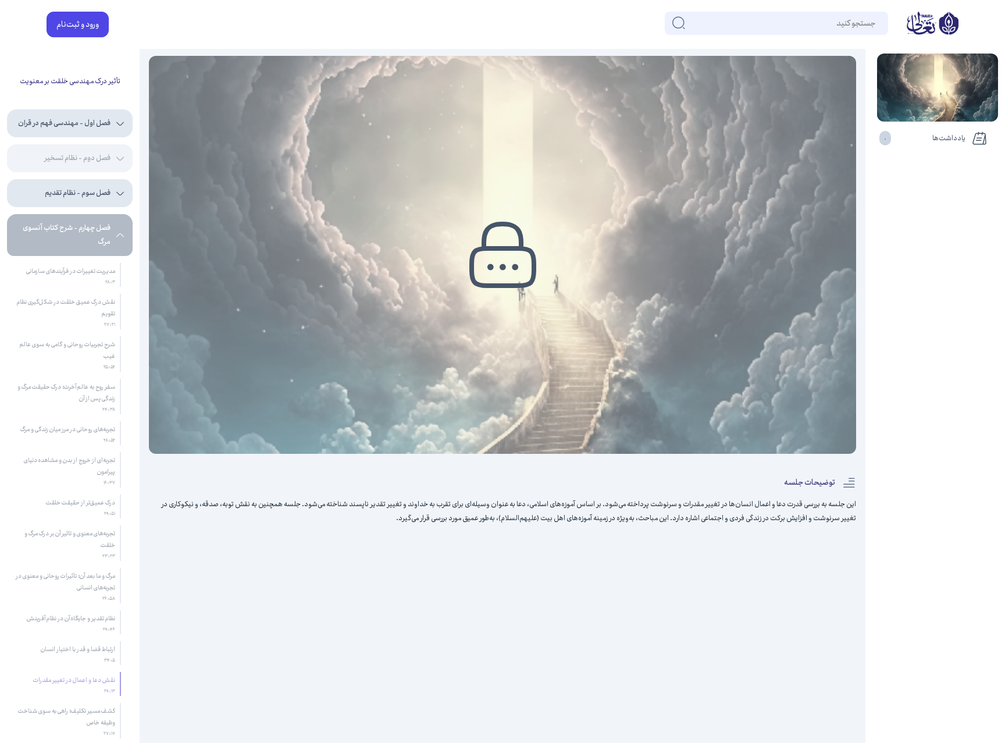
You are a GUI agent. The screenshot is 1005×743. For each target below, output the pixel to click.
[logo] (932, 24)
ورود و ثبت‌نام (77, 24)
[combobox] (874, 23)
